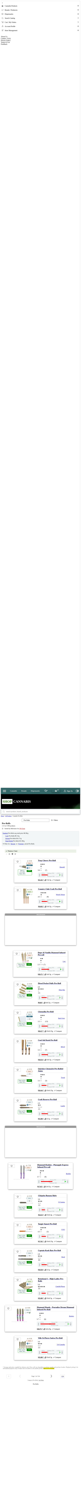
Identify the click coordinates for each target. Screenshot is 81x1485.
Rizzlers (71, 1316)
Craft (6, 836)
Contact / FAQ (6, 38)
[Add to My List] (18, 861)
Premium (21, 844)
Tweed (63, 1077)
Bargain (13, 844)
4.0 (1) (41, 990)
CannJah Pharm (60, 1286)
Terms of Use (5, 42)
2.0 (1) (40, 1106)
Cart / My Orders (10, 22)
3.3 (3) (42, 1078)
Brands (24, 791)
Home (2, 816)
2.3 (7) (41, 961)
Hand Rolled (9, 841)
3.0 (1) (40, 1202)
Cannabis (13, 791)
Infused (7, 838)
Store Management (11, 30)
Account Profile (10, 26)
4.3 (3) (43, 1230)
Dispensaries (9, 14)
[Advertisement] (40, 930)
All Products (8, 816)
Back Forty (61, 1018)
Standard (5, 833)
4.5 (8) (43, 895)
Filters (56, 820)
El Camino (61, 1202)
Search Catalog (10, 18)
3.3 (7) (42, 1047)
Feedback (4, 44)
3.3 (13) (43, 1018)
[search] (4, 811)
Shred (63, 1257)
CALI (63, 1229)
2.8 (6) (40, 1257)
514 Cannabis (61, 1344)
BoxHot (68, 1174)
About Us (4, 36)
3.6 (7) (42, 867)
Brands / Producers (11, 10)
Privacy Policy (6, 40)
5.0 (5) (41, 1286)
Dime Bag (62, 990)
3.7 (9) (41, 1174)
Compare (57, 880)
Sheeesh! (62, 867)
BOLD (63, 1047)
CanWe (63, 1106)
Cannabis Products (11, 6)
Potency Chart (12, 851)
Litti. (64, 961)
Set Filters (41, 1380)
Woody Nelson (60, 894)
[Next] (51, 1376)
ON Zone (22, 828)
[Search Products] (46, 791)
